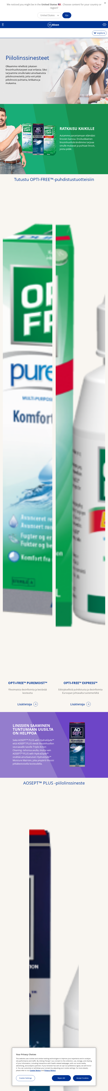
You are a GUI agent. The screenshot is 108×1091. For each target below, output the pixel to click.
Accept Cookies (82, 1078)
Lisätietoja (25, 704)
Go (66, 15)
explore (101, 33)
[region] (54, 1067)
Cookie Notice (35, 1070)
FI (3, 25)
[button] (49, 15)
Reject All (61, 1078)
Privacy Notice (50, 1070)
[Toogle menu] (104, 25)
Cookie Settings (25, 1078)
